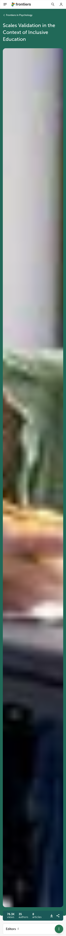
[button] (23, 916)
